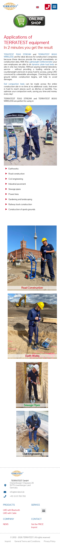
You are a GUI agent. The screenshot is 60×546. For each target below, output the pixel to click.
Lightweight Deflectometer (40, 61)
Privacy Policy (49, 541)
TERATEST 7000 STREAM (17, 54)
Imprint (8, 541)
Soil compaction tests (14, 83)
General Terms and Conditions (27, 541)
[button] (54, 7)
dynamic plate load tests (43, 64)
